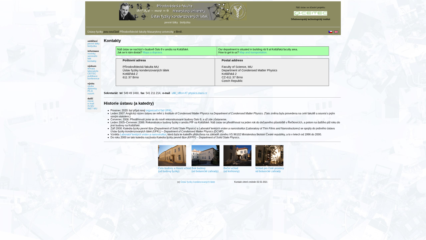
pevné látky (171, 22)
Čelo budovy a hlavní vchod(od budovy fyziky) (174, 170)
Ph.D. (90, 91)
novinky (92, 53)
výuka (91, 86)
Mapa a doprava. (153, 52)
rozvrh (91, 93)
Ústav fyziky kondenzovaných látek (198, 182)
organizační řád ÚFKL (159, 110)
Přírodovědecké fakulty (133, 31)
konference (93, 78)
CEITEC (92, 73)
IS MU (91, 106)
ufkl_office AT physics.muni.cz (189, 93)
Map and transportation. (253, 52)
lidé (89, 58)
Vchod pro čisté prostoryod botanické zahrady (269, 170)
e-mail (91, 103)
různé (91, 101)
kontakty (92, 61)
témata (91, 68)
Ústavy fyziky (95, 31)
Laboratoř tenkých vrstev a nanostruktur (143, 134)
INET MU (92, 108)
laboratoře (93, 71)
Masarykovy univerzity (160, 31)
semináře (92, 56)
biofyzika (185, 22)
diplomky (92, 88)
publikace (93, 76)
